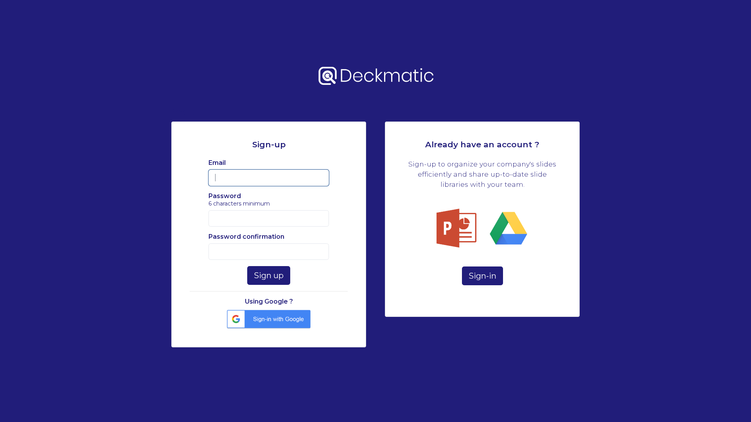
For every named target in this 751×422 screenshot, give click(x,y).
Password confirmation (246, 236)
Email (217, 162)
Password (224, 196)
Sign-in (482, 276)
